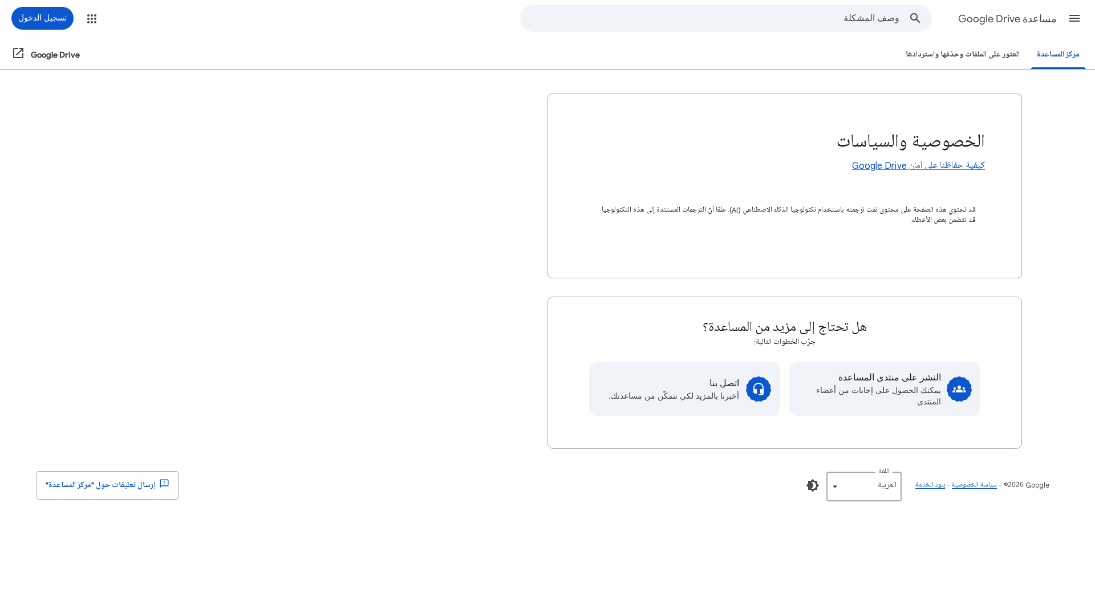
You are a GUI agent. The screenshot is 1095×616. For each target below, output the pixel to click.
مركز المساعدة (1058, 54)
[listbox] (864, 486)
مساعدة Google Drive (1007, 19)
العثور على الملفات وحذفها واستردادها (963, 54)
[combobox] (710, 18)
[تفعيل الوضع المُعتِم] (812, 485)
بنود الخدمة (930, 485)
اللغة (884, 471)
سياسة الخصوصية (974, 485)
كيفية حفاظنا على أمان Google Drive (918, 165)
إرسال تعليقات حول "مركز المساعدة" (101, 485)
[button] (1074, 18)
